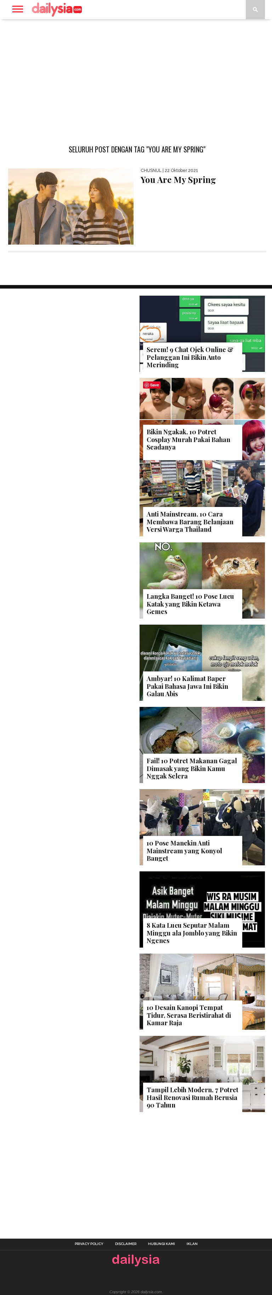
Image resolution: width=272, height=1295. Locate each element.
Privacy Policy (89, 1244)
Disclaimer (125, 1244)
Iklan (192, 1244)
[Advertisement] (136, 75)
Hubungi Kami (161, 1244)
